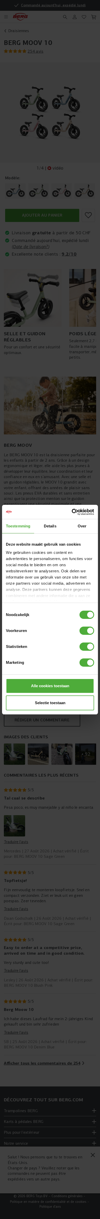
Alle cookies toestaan (50, 686)
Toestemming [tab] (18, 526)
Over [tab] (82, 526)
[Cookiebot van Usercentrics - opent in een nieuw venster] (72, 512)
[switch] (86, 631)
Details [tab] (50, 526)
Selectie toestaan (50, 703)
